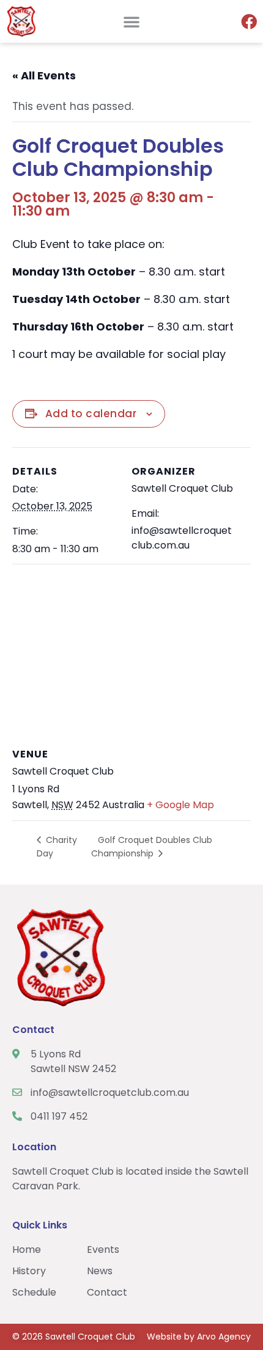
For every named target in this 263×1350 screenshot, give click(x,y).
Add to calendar (91, 413)
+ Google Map (180, 805)
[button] (131, 21)
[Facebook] (249, 21)
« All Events (44, 75)
